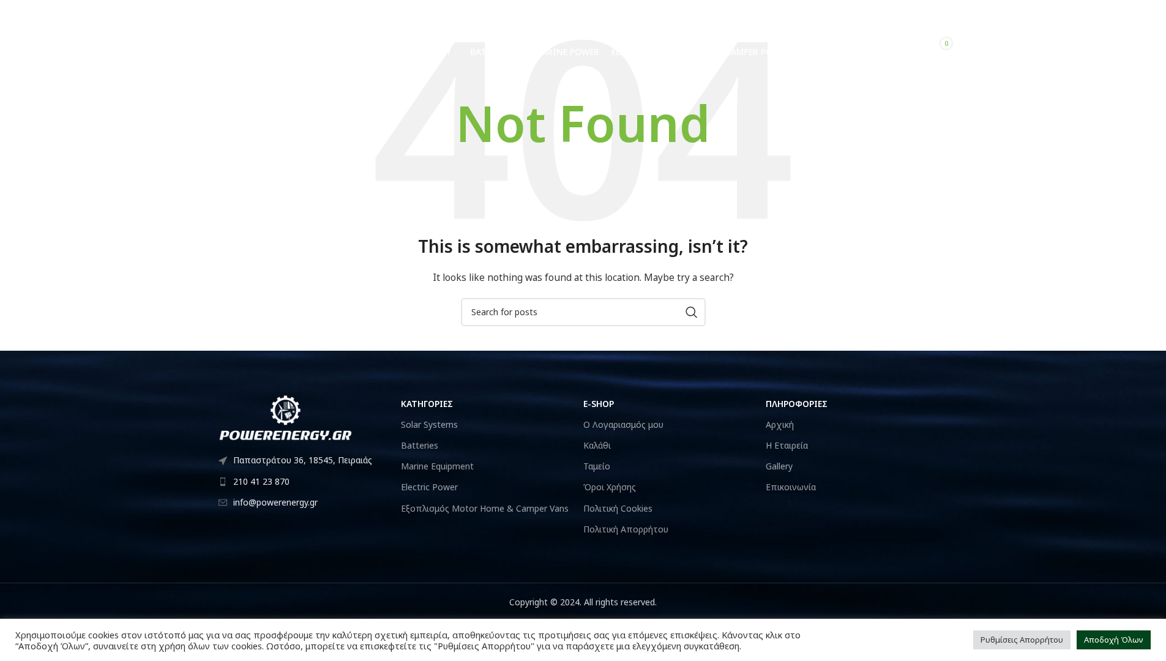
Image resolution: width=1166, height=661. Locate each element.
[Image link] (286, 416)
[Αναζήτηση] (904, 52)
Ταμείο (596, 466)
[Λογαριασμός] (943, 12)
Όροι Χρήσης (609, 487)
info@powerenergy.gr (343, 11)
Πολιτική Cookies (617, 508)
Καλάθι (597, 445)
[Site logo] (283, 51)
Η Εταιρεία (787, 445)
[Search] (692, 312)
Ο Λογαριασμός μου (623, 424)
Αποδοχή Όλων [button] (1113, 639)
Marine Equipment (437, 466)
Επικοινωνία (791, 487)
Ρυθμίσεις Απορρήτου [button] (1022, 639)
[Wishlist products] (923, 12)
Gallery (779, 466)
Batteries (419, 445)
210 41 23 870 (250, 11)
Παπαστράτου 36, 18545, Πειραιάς (302, 460)
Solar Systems (429, 424)
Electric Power (429, 487)
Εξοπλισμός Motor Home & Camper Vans (485, 508)
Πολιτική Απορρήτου (625, 529)
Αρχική (780, 424)
